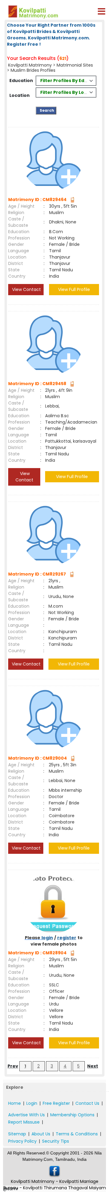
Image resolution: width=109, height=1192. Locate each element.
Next (92, 1066)
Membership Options (72, 1115)
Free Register (56, 1103)
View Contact (26, 289)
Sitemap (17, 1134)
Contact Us (87, 1103)
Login (31, 1103)
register (66, 938)
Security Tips (55, 1141)
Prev (13, 1066)
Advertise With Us (26, 1115)
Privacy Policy (22, 1141)
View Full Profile (74, 289)
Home (14, 1103)
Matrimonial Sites (75, 65)
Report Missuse (24, 1122)
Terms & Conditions (77, 1134)
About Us (40, 1134)
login (47, 938)
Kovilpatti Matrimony (30, 65)
